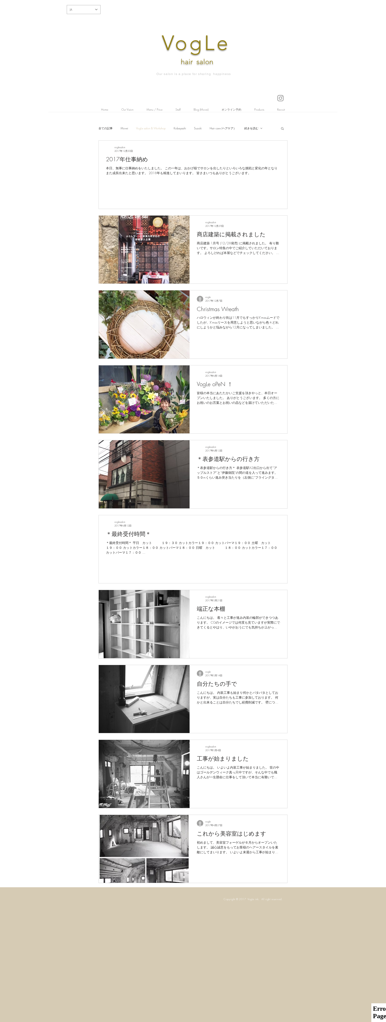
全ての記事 (106, 128)
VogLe (196, 43)
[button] (282, 129)
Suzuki (198, 128)
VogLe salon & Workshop (151, 128)
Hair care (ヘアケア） (223, 128)
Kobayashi (180, 128)
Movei (124, 128)
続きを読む (251, 128)
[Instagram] (280, 98)
